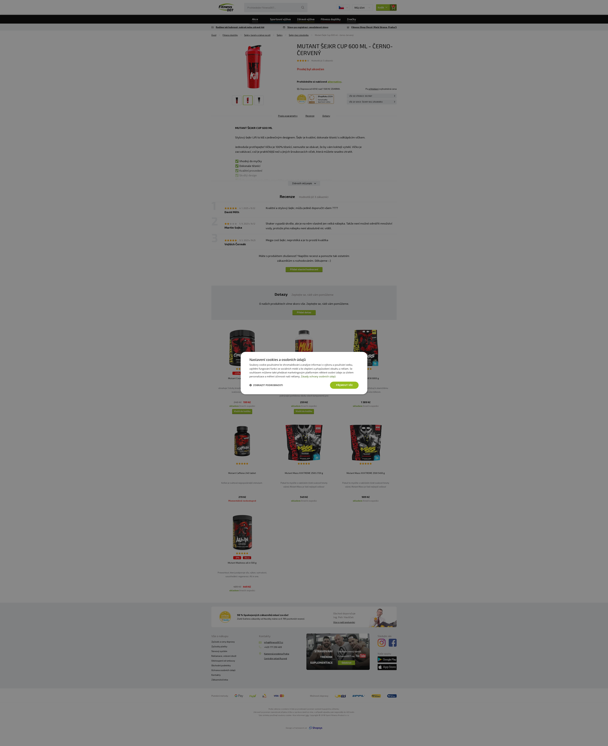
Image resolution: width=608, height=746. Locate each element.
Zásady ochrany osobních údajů (318, 376)
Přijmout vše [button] (344, 385)
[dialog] (304, 373)
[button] (266, 385)
